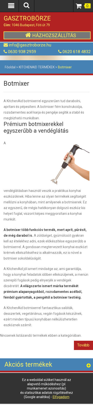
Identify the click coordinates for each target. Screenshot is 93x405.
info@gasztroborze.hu (30, 44)
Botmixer (65, 67)
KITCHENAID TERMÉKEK (37, 67)
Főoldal (10, 67)
